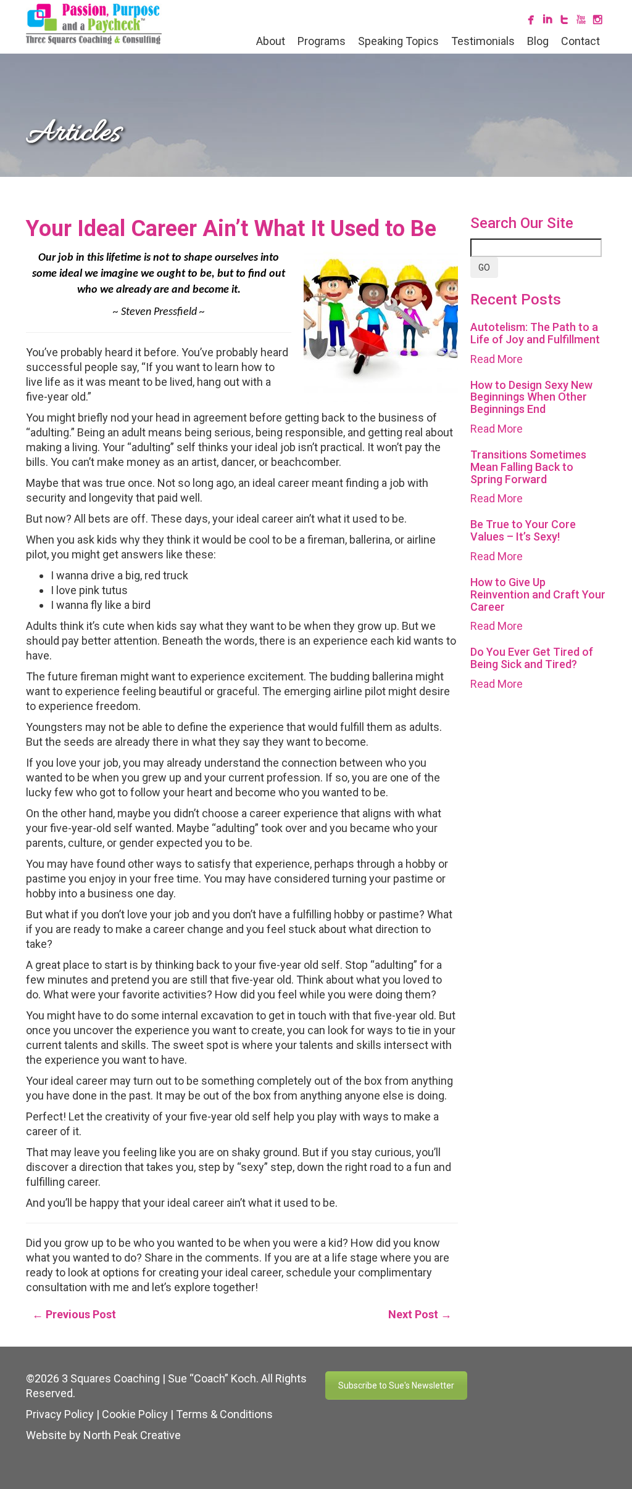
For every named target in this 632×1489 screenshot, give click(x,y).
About (270, 41)
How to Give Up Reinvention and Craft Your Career (537, 594)
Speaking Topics (398, 41)
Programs (321, 41)
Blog (538, 41)
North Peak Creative (132, 1435)
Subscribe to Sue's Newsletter (396, 1385)
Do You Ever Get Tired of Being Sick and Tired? (531, 658)
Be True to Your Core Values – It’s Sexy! (523, 530)
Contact (580, 41)
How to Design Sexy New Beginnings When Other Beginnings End (531, 397)
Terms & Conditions (224, 1414)
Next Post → (420, 1314)
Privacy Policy (60, 1414)
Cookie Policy (135, 1414)
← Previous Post (74, 1314)
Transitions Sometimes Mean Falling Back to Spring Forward (528, 467)
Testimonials (483, 41)
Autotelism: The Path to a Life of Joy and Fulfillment (535, 333)
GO (484, 267)
